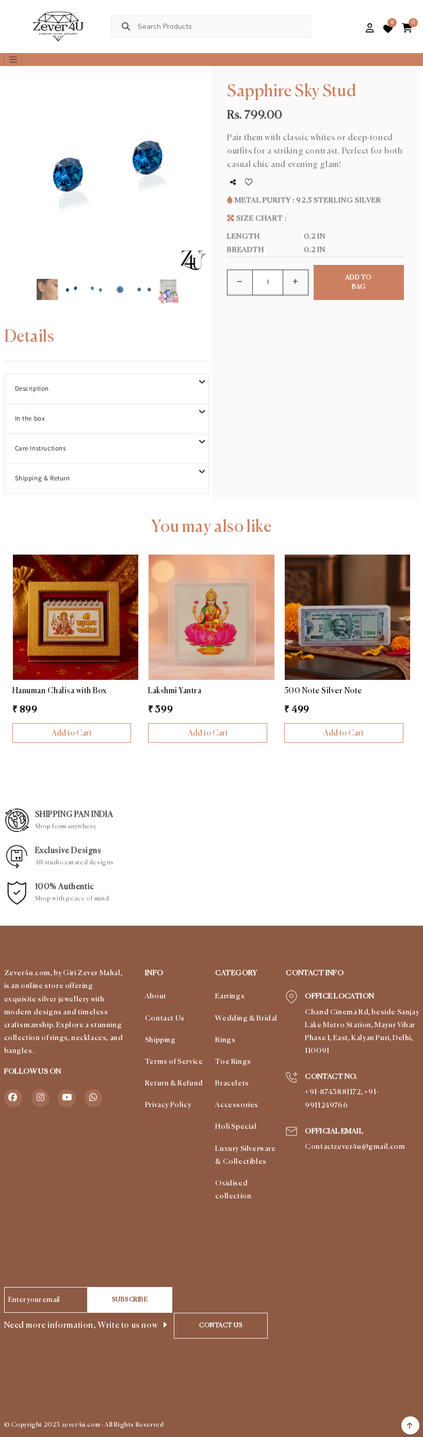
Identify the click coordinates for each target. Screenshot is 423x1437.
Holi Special (235, 1126)
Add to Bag (359, 282)
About (156, 996)
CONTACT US (220, 1326)
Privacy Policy (168, 1105)
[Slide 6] (168, 280)
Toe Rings (233, 1061)
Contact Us (165, 1018)
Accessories (236, 1105)
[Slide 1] (47, 280)
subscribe (130, 1300)
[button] (352, 29)
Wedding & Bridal (246, 1018)
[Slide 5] (144, 280)
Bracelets (232, 1083)
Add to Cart (72, 733)
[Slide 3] (95, 280)
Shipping (160, 1040)
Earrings (230, 996)
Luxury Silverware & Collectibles (245, 1155)
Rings (225, 1040)
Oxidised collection (233, 1190)
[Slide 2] (71, 280)
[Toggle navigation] (13, 59)
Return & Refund (174, 1083)
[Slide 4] (120, 280)
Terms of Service (174, 1061)
